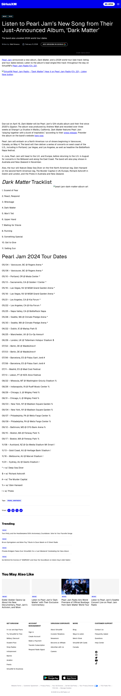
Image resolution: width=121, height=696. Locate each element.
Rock (10, 16)
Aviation (10, 660)
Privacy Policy (45, 686)
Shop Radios (11, 647)
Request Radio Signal (37, 649)
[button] (118, 4)
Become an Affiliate (58, 643)
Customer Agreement (31, 686)
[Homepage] (9, 4)
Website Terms (16, 686)
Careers (53, 651)
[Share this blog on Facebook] (9, 510)
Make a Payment (35, 641)
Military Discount (13, 638)
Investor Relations (57, 634)
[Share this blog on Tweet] (17, 510)
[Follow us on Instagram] (97, 654)
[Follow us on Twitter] (97, 657)
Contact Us (99, 630)
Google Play (51, 677)
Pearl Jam (7, 59)
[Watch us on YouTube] (97, 660)
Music (5, 16)
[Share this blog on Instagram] (13, 510)
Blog (74, 630)
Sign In (31, 632)
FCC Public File (106, 686)
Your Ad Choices (57, 686)
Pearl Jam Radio (14, 501)
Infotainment (11, 651)
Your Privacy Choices (87, 686)
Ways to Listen (78, 634)
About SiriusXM (56, 630)
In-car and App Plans (15, 630)
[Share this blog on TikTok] (21, 510)
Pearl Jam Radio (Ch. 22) (25, 65)
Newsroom (55, 638)
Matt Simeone (14, 44)
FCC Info (55, 688)
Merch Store (77, 638)
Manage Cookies (65, 688)
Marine (9, 656)
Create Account (34, 636)
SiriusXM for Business (15, 669)
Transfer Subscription (37, 645)
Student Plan (11, 643)
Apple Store (70, 677)
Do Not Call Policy (71, 686)
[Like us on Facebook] (97, 652)
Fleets (9, 664)
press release (70, 132)
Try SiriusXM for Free (14, 634)
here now (39, 135)
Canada (76, 647)
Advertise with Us (57, 647)
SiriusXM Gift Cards (80, 643)
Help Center (99, 643)
